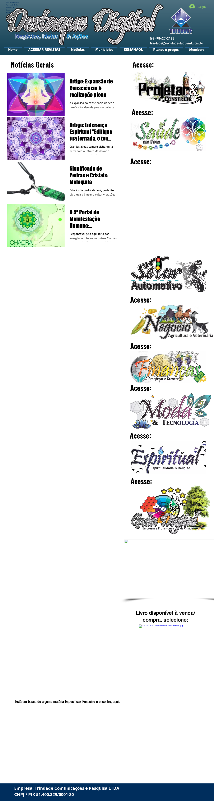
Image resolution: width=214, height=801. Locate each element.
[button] (104, 49)
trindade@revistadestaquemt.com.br (176, 43)
